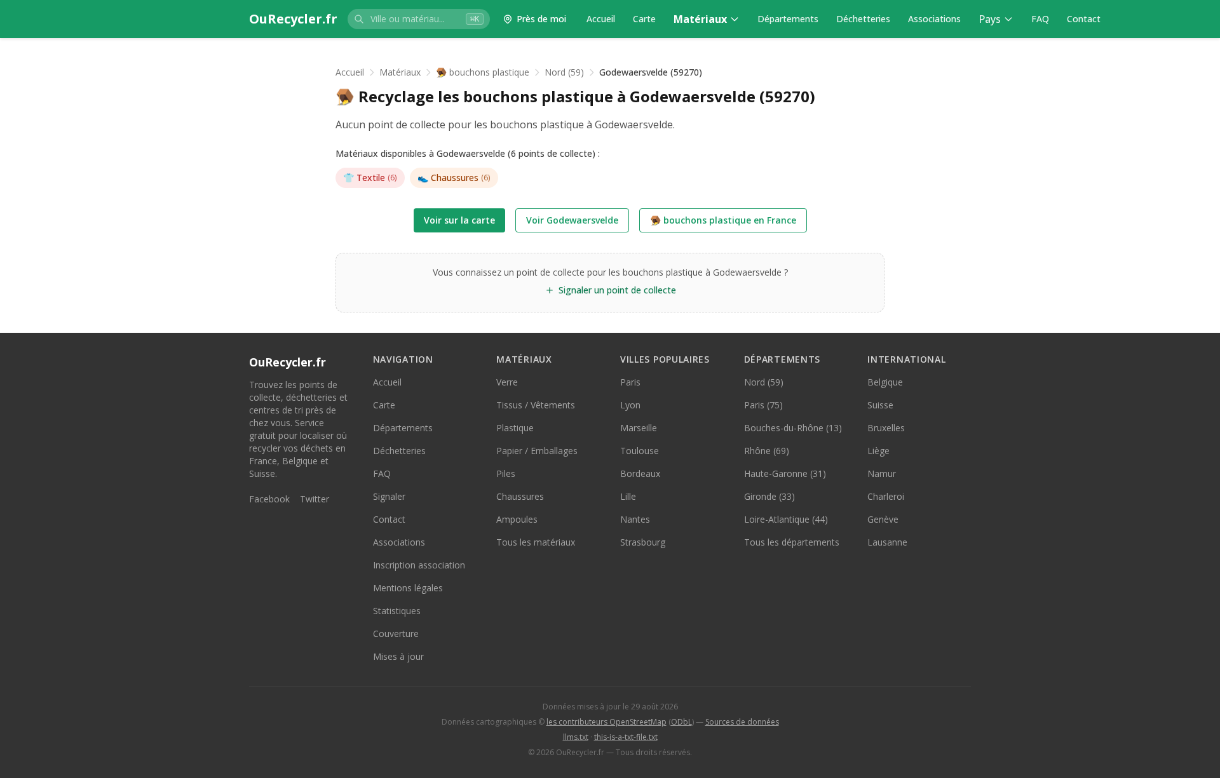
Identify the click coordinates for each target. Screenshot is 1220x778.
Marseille (638, 428)
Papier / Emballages (537, 451)
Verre (507, 382)
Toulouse (639, 451)
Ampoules (517, 519)
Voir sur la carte (459, 220)
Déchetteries (863, 19)
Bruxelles (886, 428)
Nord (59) (564, 72)
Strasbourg (642, 542)
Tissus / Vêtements (535, 405)
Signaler (389, 496)
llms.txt (575, 737)
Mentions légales (408, 588)
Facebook (269, 499)
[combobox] (419, 19)
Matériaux (700, 19)
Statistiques (397, 611)
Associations (934, 19)
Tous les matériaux (535, 542)
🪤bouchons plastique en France (723, 220)
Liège (878, 451)
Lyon (630, 405)
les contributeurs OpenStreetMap (606, 721)
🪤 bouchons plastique (482, 72)
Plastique (515, 428)
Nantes (635, 519)
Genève (882, 519)
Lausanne (887, 542)
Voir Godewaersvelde (572, 220)
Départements (787, 19)
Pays (990, 19)
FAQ (1040, 19)
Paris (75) (763, 405)
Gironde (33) (769, 496)
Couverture (396, 633)
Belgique (885, 382)
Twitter (314, 499)
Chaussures (454, 177)
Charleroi (885, 496)
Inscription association (419, 565)
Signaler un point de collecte (617, 290)
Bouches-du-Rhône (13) (793, 428)
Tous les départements (791, 542)
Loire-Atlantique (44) (786, 519)
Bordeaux (640, 473)
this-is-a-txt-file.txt (626, 737)
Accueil (600, 19)
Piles (505, 473)
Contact (1084, 19)
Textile (370, 177)
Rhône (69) (766, 451)
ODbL (681, 721)
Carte (644, 19)
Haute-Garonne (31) (785, 473)
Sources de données (742, 721)
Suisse (880, 405)
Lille (628, 496)
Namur (881, 473)
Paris (630, 382)
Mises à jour (398, 656)
